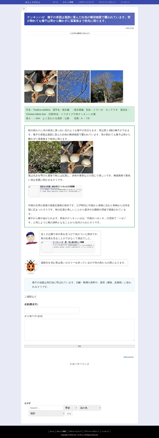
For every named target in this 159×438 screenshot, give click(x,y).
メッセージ (33, 316)
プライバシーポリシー (91, 431)
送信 (79, 346)
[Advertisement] (79, 53)
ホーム (52, 431)
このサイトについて (75, 431)
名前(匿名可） (31, 304)
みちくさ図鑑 (61, 431)
